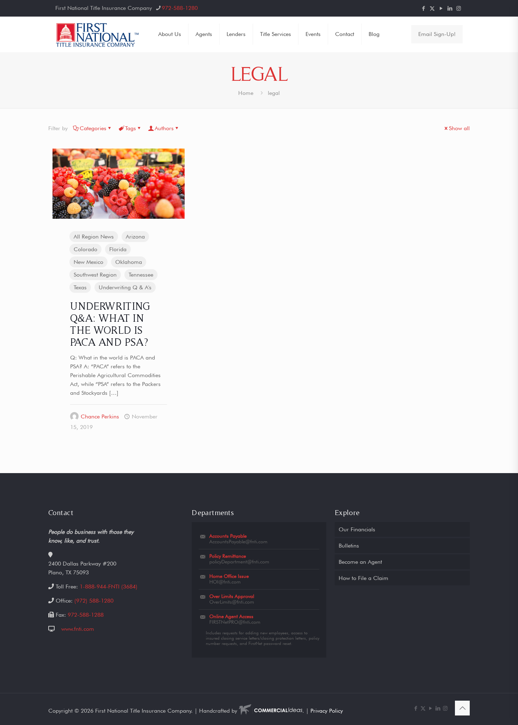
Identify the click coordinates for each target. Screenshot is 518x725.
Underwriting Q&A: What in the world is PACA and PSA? (110, 324)
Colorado (85, 249)
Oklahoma (128, 262)
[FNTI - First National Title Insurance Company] (98, 34)
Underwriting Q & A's (125, 287)
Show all (459, 128)
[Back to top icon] (462, 708)
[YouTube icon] (441, 8)
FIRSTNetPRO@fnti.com (234, 622)
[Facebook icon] (423, 8)
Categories (93, 128)
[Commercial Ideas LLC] (270, 710)
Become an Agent (360, 561)
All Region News (94, 236)
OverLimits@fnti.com (231, 602)
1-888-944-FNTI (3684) (108, 586)
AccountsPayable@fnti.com (238, 541)
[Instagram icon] (458, 8)
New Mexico (88, 262)
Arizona (135, 236)
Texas (80, 287)
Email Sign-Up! (437, 34)
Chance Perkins (100, 416)
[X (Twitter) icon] (432, 8)
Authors (164, 128)
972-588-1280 (180, 8)
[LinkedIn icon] (449, 8)
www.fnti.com (77, 629)
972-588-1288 (86, 614)
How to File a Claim (363, 578)
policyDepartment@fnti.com (239, 561)
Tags (130, 128)
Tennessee (141, 274)
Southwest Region (95, 274)
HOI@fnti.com (225, 582)
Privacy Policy (326, 710)
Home (245, 93)
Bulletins (349, 545)
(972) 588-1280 (93, 600)
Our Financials (357, 529)
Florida (118, 249)
